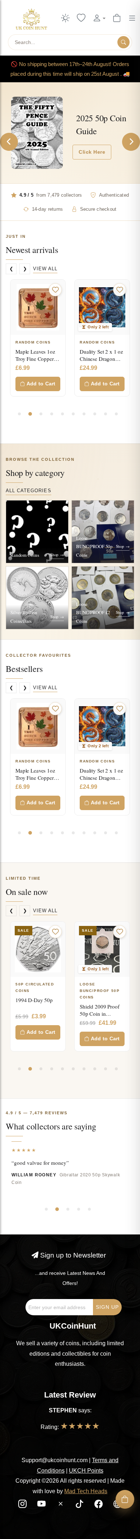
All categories (28, 490)
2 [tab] (30, 413)
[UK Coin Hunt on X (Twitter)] (61, 1505)
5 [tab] (62, 413)
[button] (99, 18)
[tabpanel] (38, 338)
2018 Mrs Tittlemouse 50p (110, 1003)
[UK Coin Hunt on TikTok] (80, 1505)
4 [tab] (51, 413)
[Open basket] (125, 1499)
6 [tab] (73, 413)
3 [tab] (41, 414)
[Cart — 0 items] (116, 18)
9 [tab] (105, 413)
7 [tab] (84, 413)
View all (45, 268)
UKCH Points (86, 1471)
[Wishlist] (81, 18)
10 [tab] (116, 413)
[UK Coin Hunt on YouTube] (42, 1505)
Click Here (92, 152)
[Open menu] (132, 18)
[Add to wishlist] (55, 289)
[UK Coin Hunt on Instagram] (23, 1505)
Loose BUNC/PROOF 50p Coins (48, 990)
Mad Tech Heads (85, 1491)
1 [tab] (19, 413)
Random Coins (33, 342)
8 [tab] (94, 413)
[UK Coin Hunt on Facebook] (99, 1505)
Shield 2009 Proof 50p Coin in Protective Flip (48, 1014)
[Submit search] (123, 42)
